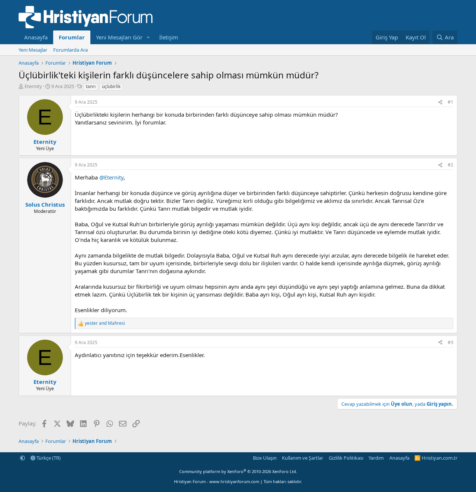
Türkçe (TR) (48, 457)
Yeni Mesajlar (33, 49)
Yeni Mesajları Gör (119, 37)
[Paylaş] (440, 102)
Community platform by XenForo (238, 471)
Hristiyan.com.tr (439, 457)
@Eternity (111, 177)
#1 (450, 102)
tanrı (91, 86)
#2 (450, 165)
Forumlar (72, 37)
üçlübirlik (111, 86)
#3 (450, 342)
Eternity (33, 86)
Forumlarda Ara (70, 49)
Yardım (376, 457)
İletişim (168, 37)
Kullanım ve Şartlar (302, 457)
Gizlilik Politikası (346, 457)
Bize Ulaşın (265, 457)
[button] (148, 37)
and (105, 323)
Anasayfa (36, 37)
